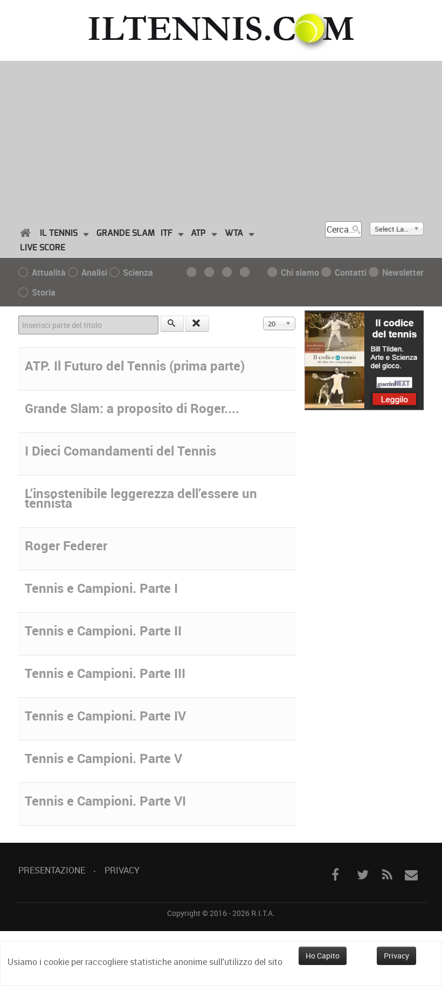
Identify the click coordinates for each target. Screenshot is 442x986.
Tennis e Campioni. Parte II (103, 630)
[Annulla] (197, 324)
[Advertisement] (221, 136)
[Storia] (247, 272)
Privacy (122, 870)
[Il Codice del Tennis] (364, 359)
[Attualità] (194, 272)
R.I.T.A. (263, 913)
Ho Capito (323, 955)
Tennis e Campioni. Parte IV (105, 715)
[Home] (27, 233)
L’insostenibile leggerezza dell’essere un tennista (141, 498)
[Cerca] (172, 324)
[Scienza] (230, 272)
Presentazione (51, 870)
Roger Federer (66, 545)
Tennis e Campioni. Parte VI (105, 800)
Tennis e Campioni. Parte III (105, 673)
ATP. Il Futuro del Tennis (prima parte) (135, 365)
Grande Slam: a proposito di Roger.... (132, 408)
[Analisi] (212, 272)
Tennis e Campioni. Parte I (101, 588)
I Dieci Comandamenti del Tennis (120, 450)
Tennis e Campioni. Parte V (103, 758)
